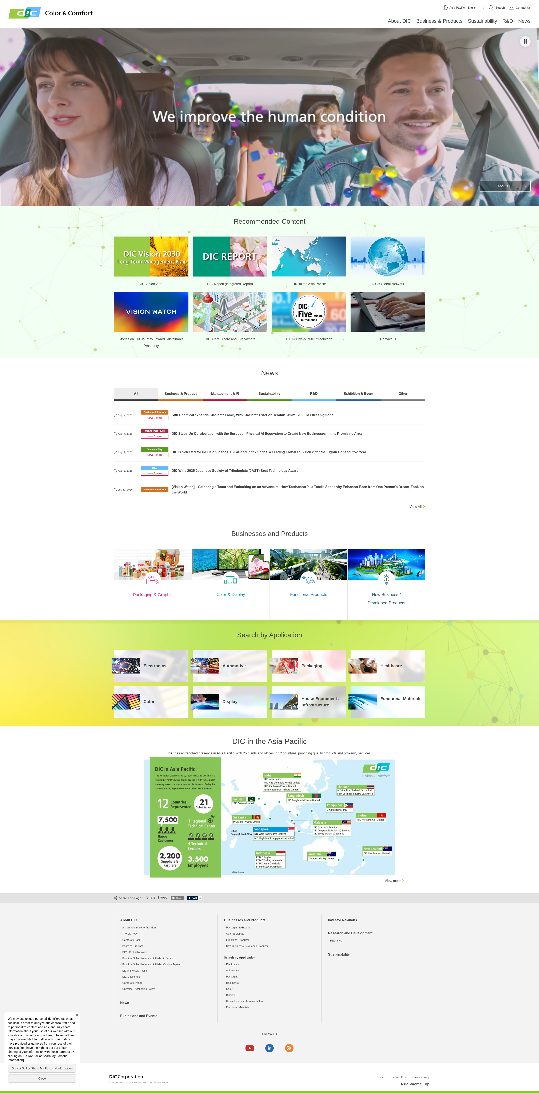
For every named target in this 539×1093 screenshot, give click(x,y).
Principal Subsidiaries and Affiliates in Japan (147, 958)
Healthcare (232, 982)
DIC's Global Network (134, 952)
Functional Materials (237, 1007)
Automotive (232, 970)
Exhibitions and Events (138, 1016)
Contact (381, 1077)
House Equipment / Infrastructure (245, 1001)
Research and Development (350, 933)
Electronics (232, 964)
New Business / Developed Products (247, 946)
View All (416, 506)
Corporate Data (131, 940)
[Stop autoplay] (525, 41)
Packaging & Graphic (238, 927)
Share (150, 897)
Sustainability (482, 21)
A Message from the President (139, 927)
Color (229, 989)
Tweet (162, 897)
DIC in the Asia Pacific (134, 970)
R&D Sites (336, 940)
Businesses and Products (244, 920)
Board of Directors (132, 946)
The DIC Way (129, 933)
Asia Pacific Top (415, 1084)
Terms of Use (399, 1077)
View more (393, 881)
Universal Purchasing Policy (138, 989)
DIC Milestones (131, 976)
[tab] (136, 394)
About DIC (399, 21)
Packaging (232, 976)
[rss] (289, 1048)
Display (230, 995)
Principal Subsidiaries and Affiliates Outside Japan (151, 964)
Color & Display (235, 933)
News (524, 21)
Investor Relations (342, 920)
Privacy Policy (422, 1077)
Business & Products (439, 21)
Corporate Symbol (132, 982)
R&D (507, 21)
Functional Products (237, 940)
